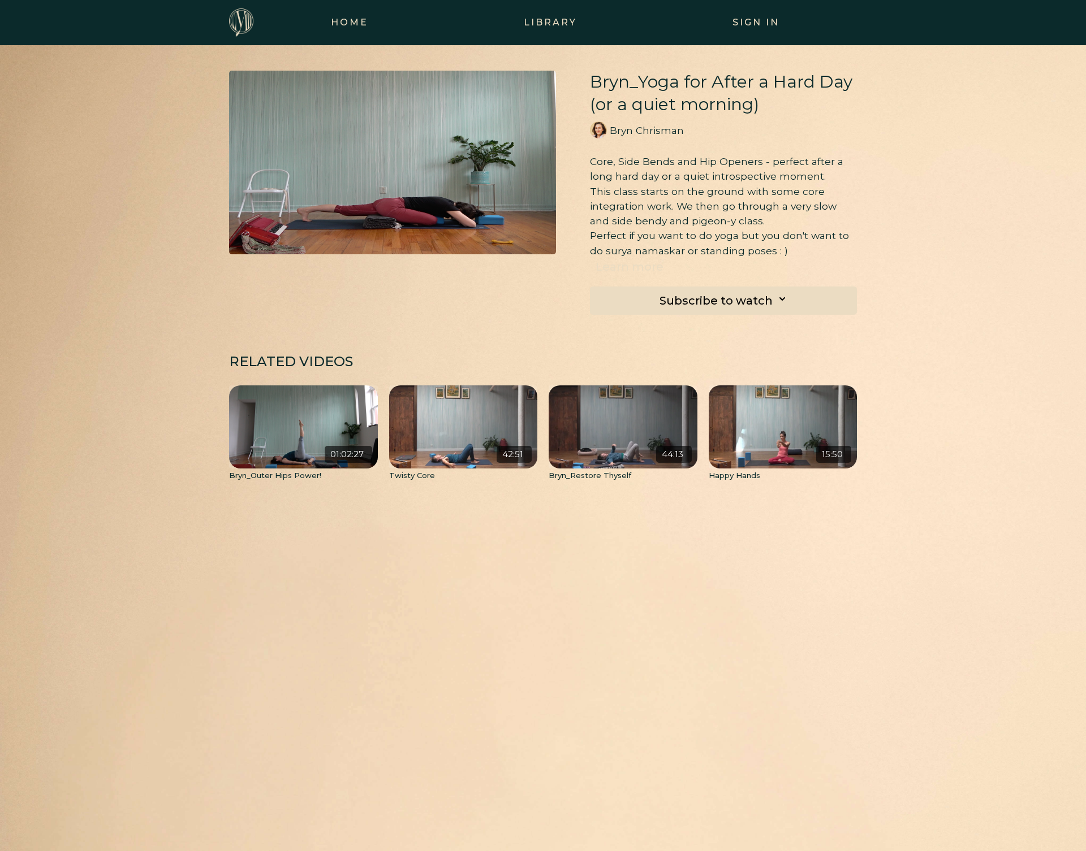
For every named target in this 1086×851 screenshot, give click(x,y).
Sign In (755, 22)
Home (349, 22)
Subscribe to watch (716, 300)
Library (550, 22)
